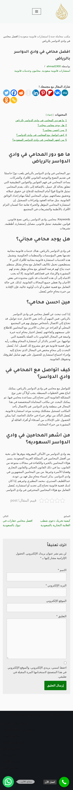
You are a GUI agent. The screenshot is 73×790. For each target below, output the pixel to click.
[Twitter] (6, 93)
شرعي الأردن (11, 761)
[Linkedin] (35, 93)
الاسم (62, 570)
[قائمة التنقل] (36, 11)
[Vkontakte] (57, 93)
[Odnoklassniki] (6, 100)
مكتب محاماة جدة (60, 36)
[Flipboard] (50, 93)
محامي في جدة (55, 714)
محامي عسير (10, 767)
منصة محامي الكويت (15, 723)
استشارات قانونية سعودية (34, 36)
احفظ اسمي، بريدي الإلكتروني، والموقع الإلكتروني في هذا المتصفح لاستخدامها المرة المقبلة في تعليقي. (37, 672)
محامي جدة (9, 755)
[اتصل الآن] (64, 782)
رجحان (7, 774)
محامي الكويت (11, 735)
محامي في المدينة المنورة (18, 729)
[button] (8, 781)
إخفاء (49, 115)
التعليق (61, 616)
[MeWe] (65, 93)
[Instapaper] (28, 93)
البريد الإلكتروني (56, 585)
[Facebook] (13, 93)
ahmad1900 (54, 66)
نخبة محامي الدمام (14, 742)
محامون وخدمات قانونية (27, 70)
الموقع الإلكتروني (56, 600)
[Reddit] (21, 93)
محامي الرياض (11, 748)
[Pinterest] (43, 93)
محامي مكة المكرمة (14, 780)
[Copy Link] (13, 100)
